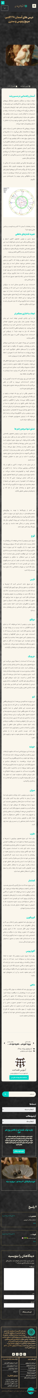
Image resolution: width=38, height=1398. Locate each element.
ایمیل (32, 1302)
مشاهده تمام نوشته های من (19, 1077)
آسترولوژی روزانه (27, 1049)
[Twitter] (13, 1354)
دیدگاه (31, 1267)
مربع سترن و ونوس (26, 1051)
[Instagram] (24, 1354)
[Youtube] (21, 1354)
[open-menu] (34, 6)
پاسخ (34, 1223)
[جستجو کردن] (5, 1094)
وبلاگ (19, 1049)
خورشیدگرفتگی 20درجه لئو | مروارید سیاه (20, 1181)
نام (33, 1293)
